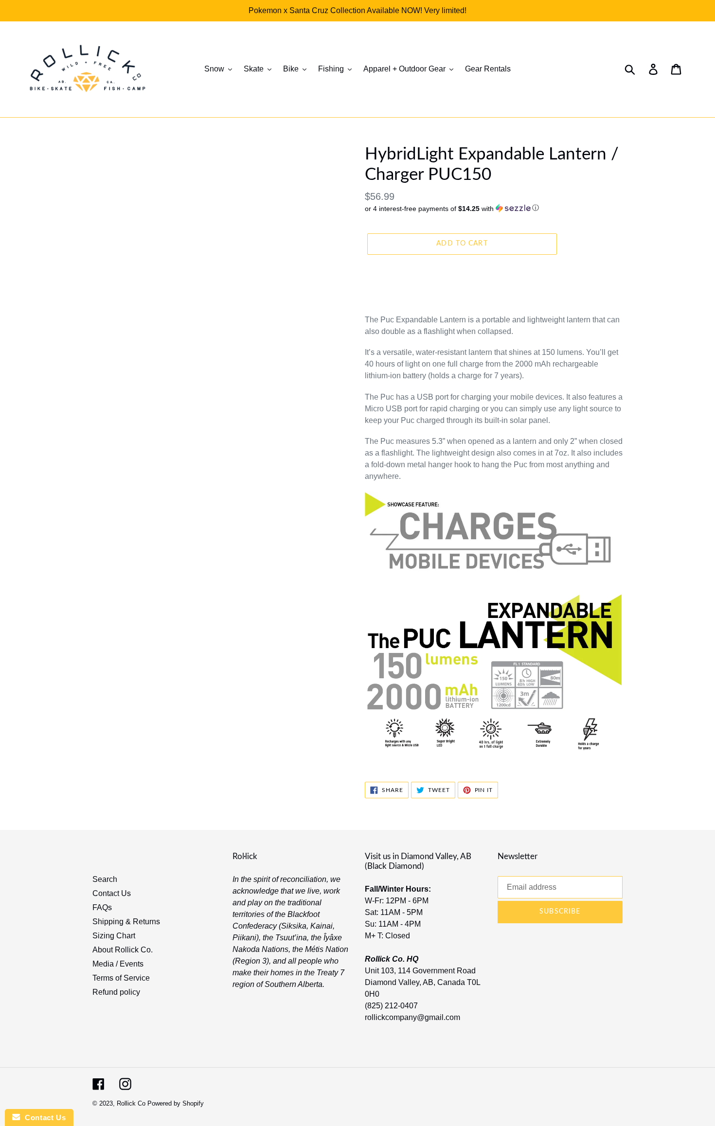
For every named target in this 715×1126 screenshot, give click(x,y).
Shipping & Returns (126, 921)
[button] (494, 208)
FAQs (102, 907)
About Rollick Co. (122, 950)
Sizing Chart (113, 936)
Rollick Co (131, 1103)
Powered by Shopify (175, 1103)
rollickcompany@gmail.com (412, 1017)
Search (104, 879)
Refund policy (116, 992)
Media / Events (117, 964)
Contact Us (111, 893)
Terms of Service (121, 978)
